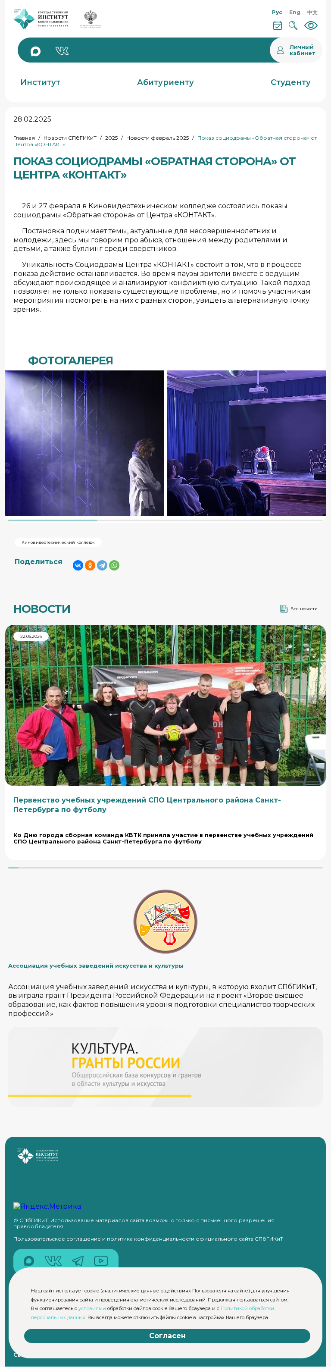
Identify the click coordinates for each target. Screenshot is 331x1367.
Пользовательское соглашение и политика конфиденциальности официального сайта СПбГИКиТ (148, 1238)
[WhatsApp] (114, 565)
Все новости (304, 608)
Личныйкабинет (302, 50)
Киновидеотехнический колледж (58, 542)
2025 (111, 138)
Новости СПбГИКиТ (70, 138)
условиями (92, 1308)
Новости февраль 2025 (157, 138)
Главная (24, 138)
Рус (277, 12)
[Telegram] (102, 565)
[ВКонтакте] (78, 565)
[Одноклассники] (90, 565)
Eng (294, 12)
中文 (312, 12)
